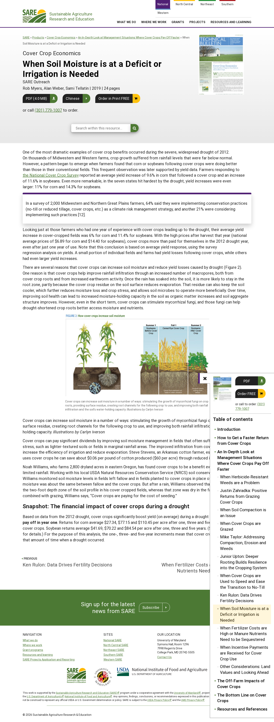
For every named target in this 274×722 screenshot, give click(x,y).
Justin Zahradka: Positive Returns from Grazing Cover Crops (243, 496)
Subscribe (150, 607)
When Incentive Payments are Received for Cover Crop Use (244, 653)
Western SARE (113, 659)
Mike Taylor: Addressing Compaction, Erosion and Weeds (243, 542)
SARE (26, 37)
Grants (178, 22)
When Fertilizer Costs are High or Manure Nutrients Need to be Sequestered (243, 633)
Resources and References (242, 709)
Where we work (32, 645)
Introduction (228, 429)
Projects (197, 22)
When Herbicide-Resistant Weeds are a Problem (244, 479)
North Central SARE (116, 645)
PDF (247, 381)
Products (38, 37)
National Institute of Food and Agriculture (87, 696)
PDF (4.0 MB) (36, 98)
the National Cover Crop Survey (51, 175)
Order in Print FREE (114, 98)
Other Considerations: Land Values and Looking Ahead (245, 669)
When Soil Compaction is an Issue (243, 512)
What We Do (126, 22)
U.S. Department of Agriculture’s (44, 696)
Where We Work (153, 22)
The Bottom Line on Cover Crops (241, 698)
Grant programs (33, 650)
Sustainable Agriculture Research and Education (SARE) (86, 692)
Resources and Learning (231, 22)
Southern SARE (113, 655)
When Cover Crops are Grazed (240, 526)
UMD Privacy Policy (191, 700)
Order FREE (246, 393)
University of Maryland (186, 692)
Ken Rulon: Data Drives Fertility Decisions (241, 598)
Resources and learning (38, 655)
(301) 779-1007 (48, 110)
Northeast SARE (114, 650)
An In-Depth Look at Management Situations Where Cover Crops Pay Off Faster (129, 37)
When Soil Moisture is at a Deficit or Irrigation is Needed (244, 614)
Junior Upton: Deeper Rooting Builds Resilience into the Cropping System (243, 562)
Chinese (73, 98)
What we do (30, 640)
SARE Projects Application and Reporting (49, 659)
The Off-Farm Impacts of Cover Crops (241, 683)
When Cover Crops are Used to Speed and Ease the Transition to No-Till (242, 581)
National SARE (113, 640)
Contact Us (164, 657)
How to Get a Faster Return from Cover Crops (243, 440)
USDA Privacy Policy (158, 700)
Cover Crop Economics (61, 37)
